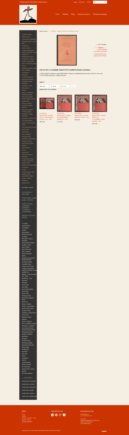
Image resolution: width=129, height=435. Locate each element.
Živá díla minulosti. (27, 120)
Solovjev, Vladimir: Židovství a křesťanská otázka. (65, 70)
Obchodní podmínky (100, 14)
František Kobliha (27, 262)
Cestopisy (24, 236)
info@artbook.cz (84, 414)
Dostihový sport (26, 245)
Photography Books (27, 332)
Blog (73, 14)
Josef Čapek (25, 132)
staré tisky (24, 353)
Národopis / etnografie (28, 326)
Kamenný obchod (84, 14)
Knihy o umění (26, 48)
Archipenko (25, 167)
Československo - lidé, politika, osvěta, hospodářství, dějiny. (28, 174)
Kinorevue (25, 302)
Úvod (57, 14)
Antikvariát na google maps (29, 396)
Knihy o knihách (26, 304)
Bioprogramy (25, 88)
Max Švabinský (26, 134)
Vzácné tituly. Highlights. (29, 39)
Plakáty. (24, 90)
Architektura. (25, 72)
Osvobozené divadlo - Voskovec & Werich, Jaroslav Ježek (28, 161)
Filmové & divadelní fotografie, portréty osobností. (27, 81)
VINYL (24, 360)
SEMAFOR (25, 349)
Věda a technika (26, 364)
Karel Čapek (25, 129)
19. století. (25, 223)
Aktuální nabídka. (27, 34)
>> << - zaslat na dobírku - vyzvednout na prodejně (100, 49)
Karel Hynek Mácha (27, 289)
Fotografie (25, 75)
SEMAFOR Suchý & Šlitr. (29, 165)
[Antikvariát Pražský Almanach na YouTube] (64, 415)
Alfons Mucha (26, 147)
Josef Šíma (25, 287)
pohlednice (25, 336)
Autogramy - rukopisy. (28, 59)
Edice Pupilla (25, 247)
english (75, 2)
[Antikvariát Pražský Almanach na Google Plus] (60, 415)
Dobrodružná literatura (28, 242)
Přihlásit (89, 2)
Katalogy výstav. (26, 295)
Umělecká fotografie (27, 77)
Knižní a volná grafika (28, 61)
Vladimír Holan (26, 136)
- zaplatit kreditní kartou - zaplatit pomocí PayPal (99, 54)
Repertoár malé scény (28, 345)
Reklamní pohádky (27, 343)
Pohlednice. (25, 180)
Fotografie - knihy (27, 85)
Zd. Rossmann (26, 366)
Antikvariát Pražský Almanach (41, 430)
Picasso (24, 169)
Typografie (25, 358)
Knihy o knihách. (27, 178)
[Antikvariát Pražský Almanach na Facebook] (52, 415)
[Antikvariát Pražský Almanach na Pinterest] (56, 415)
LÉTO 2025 (25, 315)
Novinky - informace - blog (29, 418)
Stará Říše (25, 351)
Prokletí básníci (26, 340)
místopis (24, 319)
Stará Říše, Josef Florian (28, 138)
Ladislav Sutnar (26, 310)
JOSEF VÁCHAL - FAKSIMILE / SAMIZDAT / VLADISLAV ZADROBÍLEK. (27, 207)
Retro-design (25, 347)
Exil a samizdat (26, 251)
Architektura (25, 228)
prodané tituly (26, 183)
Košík (82, 2)
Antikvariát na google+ (28, 390)
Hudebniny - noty (27, 278)
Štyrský (24, 371)
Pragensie (24, 338)
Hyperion (24, 280)
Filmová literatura (27, 253)
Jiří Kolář (24, 282)
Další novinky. (26, 37)
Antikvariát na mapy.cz (28, 393)
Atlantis (24, 230)
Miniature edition (26, 317)
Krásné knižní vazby (27, 308)
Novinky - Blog (27, 187)
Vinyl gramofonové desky (29, 127)
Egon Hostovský (26, 249)
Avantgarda (25, 45)
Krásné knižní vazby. (28, 56)
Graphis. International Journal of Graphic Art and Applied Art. (29, 52)
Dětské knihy (25, 101)
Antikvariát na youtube (28, 384)
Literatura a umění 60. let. (29, 118)
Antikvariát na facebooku (29, 381)
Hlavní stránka (43, 31)
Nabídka (65, 14)
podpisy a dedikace (27, 334)
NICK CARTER (26, 321)
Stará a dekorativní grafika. (29, 63)
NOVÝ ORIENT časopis (29, 323)
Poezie (24, 66)
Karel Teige (25, 152)
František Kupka (26, 264)
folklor (24, 256)
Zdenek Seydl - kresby (28, 369)
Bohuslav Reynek (27, 141)
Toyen (23, 150)
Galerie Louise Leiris (28, 266)
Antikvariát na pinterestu (29, 387)
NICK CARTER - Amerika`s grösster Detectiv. (27, 105)
